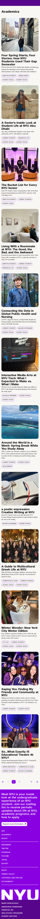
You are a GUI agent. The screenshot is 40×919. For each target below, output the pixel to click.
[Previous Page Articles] (2, 782)
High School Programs (12, 913)
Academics (6, 835)
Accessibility (7, 881)
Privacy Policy (7, 874)
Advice (4, 838)
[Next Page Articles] (37, 782)
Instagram (6, 845)
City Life (5, 642)
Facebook (5, 852)
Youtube (5, 856)
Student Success (9, 916)
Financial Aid (7, 910)
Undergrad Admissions (11, 907)
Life (3, 831)
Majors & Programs (25, 328)
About (4, 870)
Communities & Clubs (10, 581)
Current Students (9, 138)
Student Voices (8, 80)
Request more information (13, 824)
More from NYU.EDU (9, 903)
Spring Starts (23, 76)
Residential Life (23, 138)
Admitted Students (9, 76)
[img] (20, 35)
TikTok (4, 860)
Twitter (4, 848)
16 (31, 782)
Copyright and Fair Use (12, 878)
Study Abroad (7, 466)
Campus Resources (9, 767)
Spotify (4, 864)
